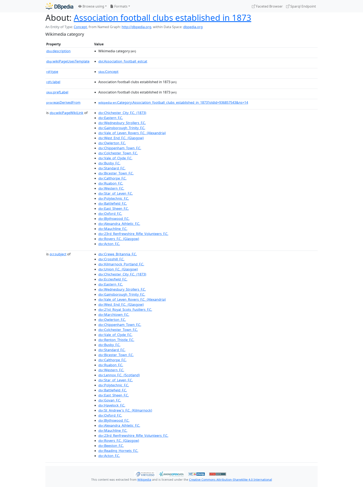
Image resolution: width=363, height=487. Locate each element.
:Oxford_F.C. (110, 213)
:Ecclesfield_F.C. (112, 279)
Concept (80, 27)
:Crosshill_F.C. (111, 259)
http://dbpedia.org (136, 27)
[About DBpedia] (59, 6)
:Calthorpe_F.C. (112, 178)
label (53, 82)
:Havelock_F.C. (111, 405)
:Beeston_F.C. (111, 445)
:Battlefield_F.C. (112, 203)
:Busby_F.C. (109, 163)
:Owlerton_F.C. (112, 143)
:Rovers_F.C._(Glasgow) (118, 238)
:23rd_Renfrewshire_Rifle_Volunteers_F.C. (133, 233)
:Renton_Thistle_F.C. (116, 339)
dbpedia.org (193, 27)
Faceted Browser (269, 6)
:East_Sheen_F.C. (113, 208)
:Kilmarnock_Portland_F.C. (121, 264)
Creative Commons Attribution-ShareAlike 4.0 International (230, 480)
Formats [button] (120, 6)
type (52, 71)
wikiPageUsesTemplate (67, 61)
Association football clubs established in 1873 (162, 17)
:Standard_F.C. (111, 168)
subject (58, 254)
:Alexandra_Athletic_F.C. (119, 223)
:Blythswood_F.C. (113, 218)
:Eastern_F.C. (110, 118)
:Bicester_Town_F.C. (116, 173)
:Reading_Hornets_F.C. (118, 450)
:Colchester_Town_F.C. (118, 153)
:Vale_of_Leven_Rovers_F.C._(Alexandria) (132, 133)
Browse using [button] (93, 6)
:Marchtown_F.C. (113, 314)
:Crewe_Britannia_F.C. (117, 254)
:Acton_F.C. (109, 244)
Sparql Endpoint (302, 6)
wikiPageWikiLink (66, 112)
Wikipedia (144, 480)
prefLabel (57, 92)
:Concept (108, 71)
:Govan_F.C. (109, 400)
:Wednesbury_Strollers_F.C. (122, 123)
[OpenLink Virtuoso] (144, 473)
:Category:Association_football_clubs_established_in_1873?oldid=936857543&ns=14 (173, 102)
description (58, 51)
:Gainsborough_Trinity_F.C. (121, 128)
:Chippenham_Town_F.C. (119, 148)
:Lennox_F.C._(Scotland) (119, 375)
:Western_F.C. (111, 188)
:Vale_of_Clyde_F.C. (115, 158)
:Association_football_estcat (122, 61)
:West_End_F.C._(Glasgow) (121, 138)
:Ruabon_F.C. (110, 183)
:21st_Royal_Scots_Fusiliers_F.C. (125, 309)
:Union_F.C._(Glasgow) (118, 269)
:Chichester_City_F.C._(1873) (122, 112)
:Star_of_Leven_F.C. (115, 193)
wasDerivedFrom (63, 102)
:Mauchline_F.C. (112, 228)
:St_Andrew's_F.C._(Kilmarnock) (125, 410)
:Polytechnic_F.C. (113, 198)
